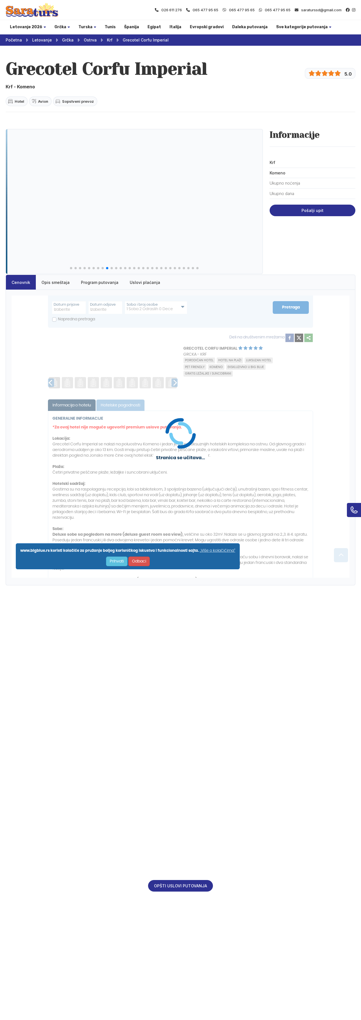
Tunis (110, 27)
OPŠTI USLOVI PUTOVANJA (180, 885)
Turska (85, 27)
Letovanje (42, 40)
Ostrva (90, 40)
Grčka (60, 27)
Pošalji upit (312, 210)
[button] (71, 268)
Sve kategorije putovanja (302, 27)
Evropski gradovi (207, 27)
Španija (131, 27)
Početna (14, 40)
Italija (175, 27)
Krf (110, 40)
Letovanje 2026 (26, 27)
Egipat (154, 27)
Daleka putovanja (250, 27)
